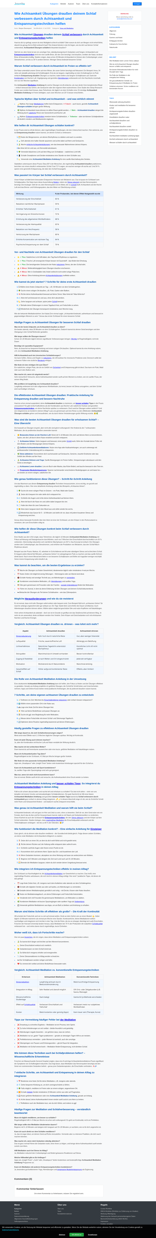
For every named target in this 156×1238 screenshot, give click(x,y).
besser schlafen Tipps (68, 783)
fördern (56, 182)
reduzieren (61, 264)
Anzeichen (28, 937)
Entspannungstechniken (32, 38)
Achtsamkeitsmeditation (54, 874)
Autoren (71, 4)
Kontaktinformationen (99, 4)
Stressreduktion (22, 982)
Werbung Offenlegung (108, 1214)
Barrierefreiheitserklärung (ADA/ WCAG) (114, 1219)
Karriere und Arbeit (115, 37)
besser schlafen (82, 403)
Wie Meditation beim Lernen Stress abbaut (124, 61)
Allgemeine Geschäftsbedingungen (26, 1219)
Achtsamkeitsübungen (54, 275)
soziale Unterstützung (69, 585)
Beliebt (63, 4)
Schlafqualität (97, 924)
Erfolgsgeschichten (116, 41)
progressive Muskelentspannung (69, 1169)
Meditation (32, 85)
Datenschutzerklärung (21, 1216)
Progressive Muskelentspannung (33, 470)
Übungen (38, 34)
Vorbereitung (79, 901)
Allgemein (112, 31)
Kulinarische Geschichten (118, 44)
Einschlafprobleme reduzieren (55, 700)
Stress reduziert (73, 182)
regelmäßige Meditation (55, 820)
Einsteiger (96, 829)
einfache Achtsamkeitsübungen (38, 144)
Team (78, 4)
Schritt (54, 301)
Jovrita (19, 3)
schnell (74, 185)
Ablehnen (62, 1234)
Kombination (19, 78)
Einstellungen (92, 1234)
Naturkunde (113, 47)
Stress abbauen (78, 818)
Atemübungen (63, 78)
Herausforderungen (35, 598)
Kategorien (54, 4)
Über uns (85, 4)
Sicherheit (57, 367)
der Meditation (68, 1019)
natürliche (32, 113)
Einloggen (137, 4)
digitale (30, 1092)
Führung (112, 34)
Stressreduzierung (23, 636)
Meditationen (39, 104)
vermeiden (71, 578)
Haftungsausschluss (21, 1221)
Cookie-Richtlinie (106, 1209)
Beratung (41, 360)
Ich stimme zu (76, 1234)
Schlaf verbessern (72, 34)
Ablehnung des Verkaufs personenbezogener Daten (118, 1216)
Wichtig (74, 339)
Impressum (104, 1221)
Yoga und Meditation (67, 28)
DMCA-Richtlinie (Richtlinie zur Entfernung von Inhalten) (119, 1211)
